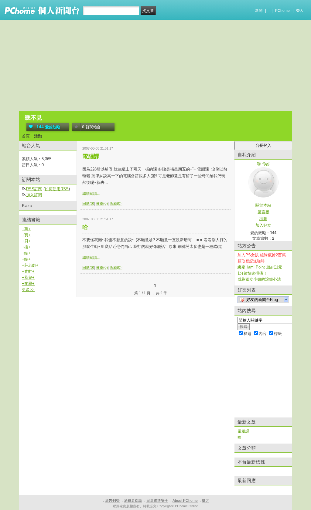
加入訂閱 (34, 195)
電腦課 (91, 156)
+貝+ (26, 241)
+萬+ (26, 229)
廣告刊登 (112, 500)
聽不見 (33, 117)
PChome (282, 10)
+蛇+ (26, 253)
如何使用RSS (57, 189)
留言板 (263, 212)
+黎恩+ (28, 283)
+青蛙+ (28, 271)
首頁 (26, 136)
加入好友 (263, 225)
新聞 (258, 10)
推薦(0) (102, 203)
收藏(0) (115, 203)
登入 (299, 10)
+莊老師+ (30, 265)
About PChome (185, 500)
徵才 (205, 500)
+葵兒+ (28, 277)
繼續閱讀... (91, 193)
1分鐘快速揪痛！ (252, 273)
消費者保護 (133, 500)
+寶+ (26, 235)
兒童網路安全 (157, 500)
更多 (28, 289)
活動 (38, 136)
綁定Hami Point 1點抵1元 (260, 267)
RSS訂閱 (34, 189)
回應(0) (88, 203)
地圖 (263, 218)
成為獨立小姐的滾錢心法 (259, 279)
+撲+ (26, 247)
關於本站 (263, 205)
